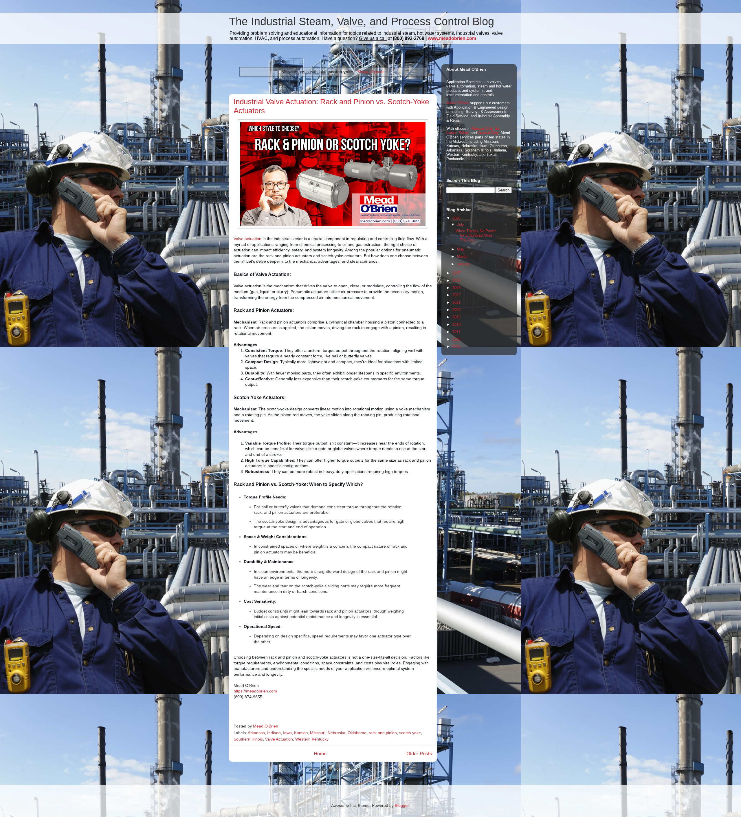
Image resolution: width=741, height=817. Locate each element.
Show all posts (370, 71)
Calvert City (488, 133)
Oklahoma (357, 732)
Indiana (274, 732)
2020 (456, 310)
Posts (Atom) (345, 769)
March (462, 256)
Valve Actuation (279, 739)
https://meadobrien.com (255, 691)
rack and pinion (383, 732)
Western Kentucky (312, 739)
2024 (456, 280)
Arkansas (256, 732)
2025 (456, 273)
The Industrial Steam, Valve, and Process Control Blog (361, 21)
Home (320, 753)
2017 (456, 332)
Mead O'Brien (457, 103)
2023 (456, 288)
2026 (456, 218)
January (463, 264)
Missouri (317, 732)
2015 (456, 346)
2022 (456, 295)
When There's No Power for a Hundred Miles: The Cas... (476, 235)
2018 (456, 324)
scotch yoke (410, 732)
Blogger (402, 805)
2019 (456, 317)
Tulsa (463, 133)
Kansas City (482, 128)
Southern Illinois (248, 739)
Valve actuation (247, 238)
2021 (456, 302)
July (460, 224)
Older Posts (419, 753)
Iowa (287, 732)
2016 (456, 339)
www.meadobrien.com (452, 38)
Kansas (301, 732)
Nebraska (336, 732)
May (460, 249)
